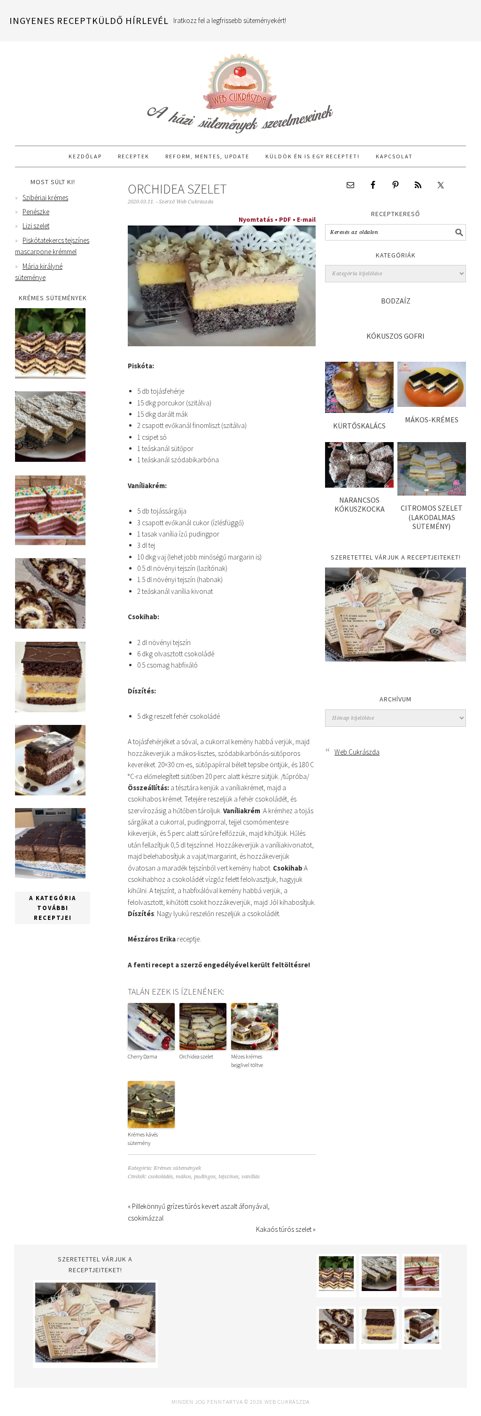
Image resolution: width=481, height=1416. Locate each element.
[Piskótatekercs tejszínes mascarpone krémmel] (50, 626)
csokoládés (160, 1177)
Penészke (36, 211)
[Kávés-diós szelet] (50, 875)
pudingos (205, 1177)
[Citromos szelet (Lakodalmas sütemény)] (431, 493)
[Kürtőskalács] (359, 410)
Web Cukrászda (240, 89)
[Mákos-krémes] (431, 404)
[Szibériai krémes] (50, 376)
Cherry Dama (142, 1056)
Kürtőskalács (359, 425)
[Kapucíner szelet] (50, 792)
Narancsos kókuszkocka (359, 504)
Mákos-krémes (431, 419)
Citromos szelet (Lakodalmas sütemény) (432, 516)
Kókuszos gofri (395, 336)
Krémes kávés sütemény (143, 1138)
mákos (183, 1177)
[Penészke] (50, 459)
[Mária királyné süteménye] (50, 709)
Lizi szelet (36, 225)
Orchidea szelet (196, 1056)
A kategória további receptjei (52, 908)
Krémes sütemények (177, 1168)
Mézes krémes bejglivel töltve (247, 1060)
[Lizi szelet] (50, 542)
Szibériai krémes (45, 197)
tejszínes (228, 1177)
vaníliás (250, 1177)
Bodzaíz (396, 300)
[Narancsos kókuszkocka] (359, 485)
